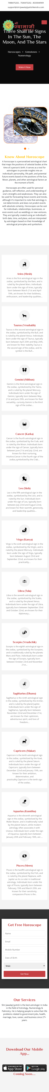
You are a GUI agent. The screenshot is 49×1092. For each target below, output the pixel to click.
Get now (24, 973)
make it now (24, 67)
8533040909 (38, 2)
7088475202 (13, 2)
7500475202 (25, 2)
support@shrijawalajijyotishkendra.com (25, 7)
